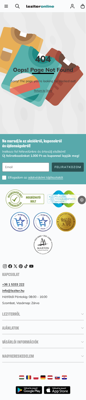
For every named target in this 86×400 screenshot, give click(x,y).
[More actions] (81, 200)
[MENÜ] (6, 6)
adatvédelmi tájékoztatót (45, 177)
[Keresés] (17, 6)
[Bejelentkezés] (72, 6)
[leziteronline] (40, 6)
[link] (43, 91)
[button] (81, 207)
